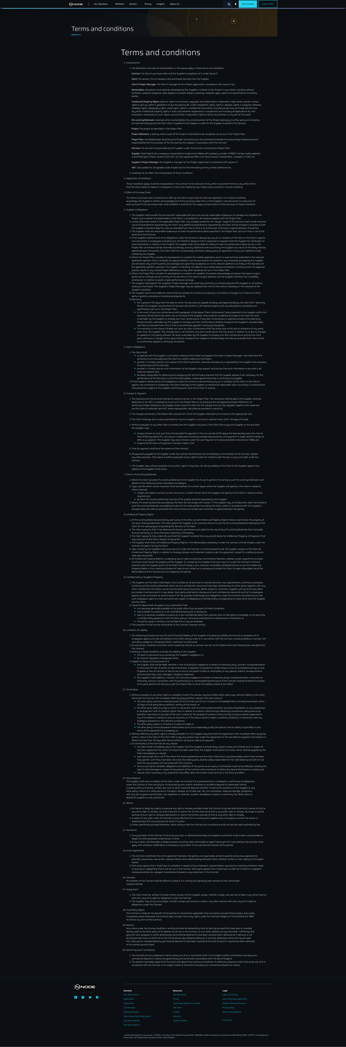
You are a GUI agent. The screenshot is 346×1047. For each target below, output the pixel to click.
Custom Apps (129, 1007)
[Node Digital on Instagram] (82, 997)
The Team (177, 1007)
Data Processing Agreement (234, 999)
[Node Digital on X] (90, 997)
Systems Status (180, 1020)
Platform (119, 4)
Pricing (147, 4)
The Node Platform (132, 1024)
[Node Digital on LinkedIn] (75, 997)
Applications (129, 999)
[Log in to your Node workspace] (235, 4)
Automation (129, 1003)
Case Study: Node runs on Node (187, 1003)
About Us (175, 4)
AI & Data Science (131, 994)
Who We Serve (179, 994)
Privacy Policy (228, 1007)
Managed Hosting (131, 1012)
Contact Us (227, 1020)
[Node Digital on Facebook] (97, 997)
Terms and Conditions (231, 1012)
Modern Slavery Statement (234, 1003)
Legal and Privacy (230, 994)
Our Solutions (101, 4)
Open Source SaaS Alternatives (137, 1016)
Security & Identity (132, 1020)
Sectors (133, 4)
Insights (161, 4)
